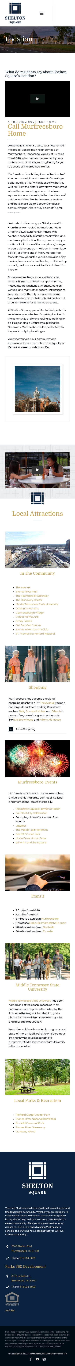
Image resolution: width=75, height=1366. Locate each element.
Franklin (48, 931)
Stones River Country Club (32, 629)
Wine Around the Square (31, 842)
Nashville (48, 927)
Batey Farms (24, 621)
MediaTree (62, 1354)
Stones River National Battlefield (36, 1119)
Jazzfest (21, 825)
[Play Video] (37, 99)
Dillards (56, 711)
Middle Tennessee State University (37, 604)
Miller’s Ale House (50, 719)
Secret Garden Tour (28, 834)
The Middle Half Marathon (32, 829)
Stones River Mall (26, 591)
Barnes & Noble (35, 711)
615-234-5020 (27, 1258)
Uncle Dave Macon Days (31, 838)
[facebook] (30, 1359)
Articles (10, 1310)
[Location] (37, 367)
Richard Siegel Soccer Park (33, 1114)
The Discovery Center (29, 600)
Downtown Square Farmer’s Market (38, 808)
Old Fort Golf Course (28, 625)
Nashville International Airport (47, 923)
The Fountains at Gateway (32, 595)
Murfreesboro (50, 918)
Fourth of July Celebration (31, 813)
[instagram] (44, 1359)
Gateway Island (25, 1131)
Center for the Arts (27, 616)
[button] (37, 729)
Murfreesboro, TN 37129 (25, 1251)
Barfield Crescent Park (30, 1123)
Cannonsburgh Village (30, 612)
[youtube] (37, 1359)
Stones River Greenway (30, 1127)
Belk (21, 711)
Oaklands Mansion (27, 608)
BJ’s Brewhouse (23, 719)
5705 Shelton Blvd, (22, 1246)
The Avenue (23, 587)
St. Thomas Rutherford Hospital (35, 633)
